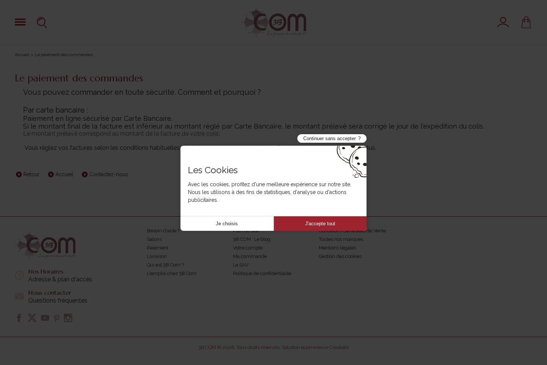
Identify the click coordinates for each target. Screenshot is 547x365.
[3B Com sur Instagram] (68, 318)
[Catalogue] (20, 22)
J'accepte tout (320, 223)
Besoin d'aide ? (163, 230)
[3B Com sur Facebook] (19, 318)
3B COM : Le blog (252, 239)
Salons (154, 239)
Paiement (157, 247)
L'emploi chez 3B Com (171, 273)
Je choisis (227, 223)
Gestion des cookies (340, 256)
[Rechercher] (42, 22)
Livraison (157, 256)
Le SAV (241, 264)
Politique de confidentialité (262, 273)
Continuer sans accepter (329, 138)
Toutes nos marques (341, 239)
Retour (31, 174)
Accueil (22, 54)
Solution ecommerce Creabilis (315, 347)
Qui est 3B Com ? (165, 264)
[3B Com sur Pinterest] (57, 318)
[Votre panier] (526, 22)
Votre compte (248, 247)
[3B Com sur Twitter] (32, 318)
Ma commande (250, 256)
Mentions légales (337, 247)
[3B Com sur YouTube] (45, 318)
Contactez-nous (108, 174)
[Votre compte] (503, 22)
